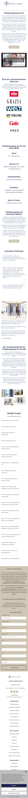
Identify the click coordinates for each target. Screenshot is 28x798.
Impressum (17, 796)
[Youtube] (17, 692)
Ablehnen (14, 789)
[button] (26, 771)
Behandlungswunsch (6, 615)
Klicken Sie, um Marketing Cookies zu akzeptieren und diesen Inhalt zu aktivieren (14, 60)
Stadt (3, 653)
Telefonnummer (5, 634)
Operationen (14, 701)
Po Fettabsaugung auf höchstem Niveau (10, 420)
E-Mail (3, 640)
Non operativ (14, 730)
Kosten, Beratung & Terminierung (8, 426)
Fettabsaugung (8, 39)
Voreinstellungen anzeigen (14, 793)
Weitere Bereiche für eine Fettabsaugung (10, 558)
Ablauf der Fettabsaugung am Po (8, 440)
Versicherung (4, 659)
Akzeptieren (14, 785)
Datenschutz (12, 796)
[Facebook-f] (11, 692)
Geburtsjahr (4, 627)
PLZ (2, 646)
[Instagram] (14, 692)
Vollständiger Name (5, 621)
